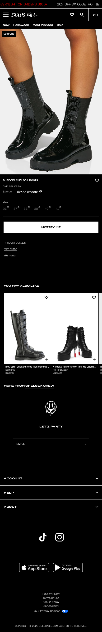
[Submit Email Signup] (84, 444)
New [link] (6, 25)
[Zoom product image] (51, 101)
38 (26, 208)
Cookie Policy (51, 602)
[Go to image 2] (50, 171)
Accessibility (51, 606)
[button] (77, 4)
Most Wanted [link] (43, 25)
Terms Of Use (51, 598)
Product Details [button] (15, 243)
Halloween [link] (21, 25)
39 (36, 208)
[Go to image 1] (47, 171)
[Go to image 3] (52, 171)
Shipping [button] (9, 256)
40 (46, 208)
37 (15, 208)
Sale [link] (60, 25)
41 (57, 208)
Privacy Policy (51, 594)
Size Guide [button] (10, 249)
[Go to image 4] (55, 171)
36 (5, 208)
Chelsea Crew (12, 186)
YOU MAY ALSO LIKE (21, 285)
